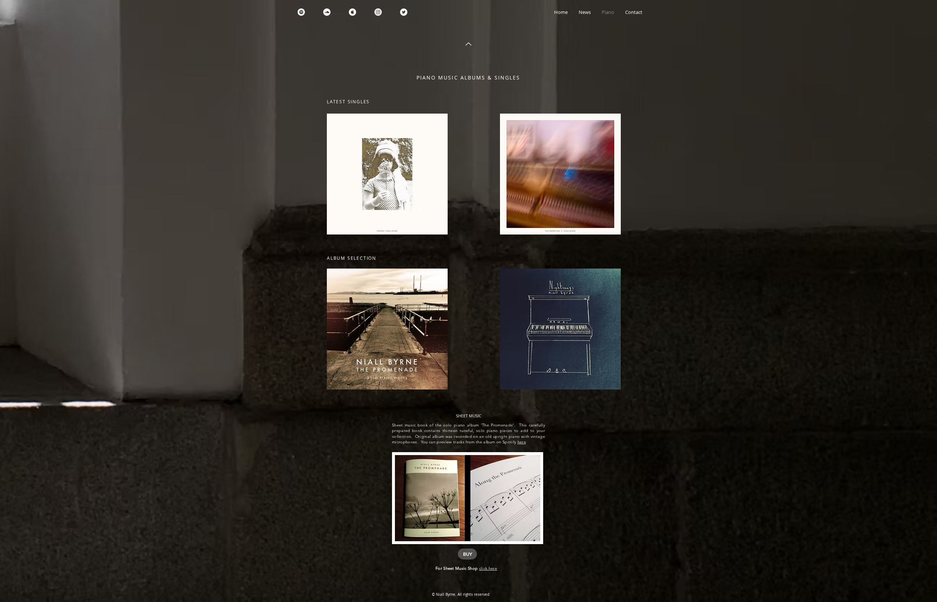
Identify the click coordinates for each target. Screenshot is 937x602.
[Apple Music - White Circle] (352, 12)
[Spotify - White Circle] (301, 12)
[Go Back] (468, 44)
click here (488, 568)
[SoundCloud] (327, 12)
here (522, 441)
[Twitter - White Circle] (403, 12)
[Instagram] (378, 12)
